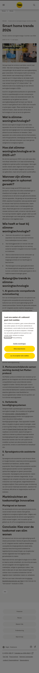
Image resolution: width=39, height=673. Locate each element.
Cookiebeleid (8, 337)
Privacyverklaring (17, 337)
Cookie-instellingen (19, 343)
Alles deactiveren (19, 348)
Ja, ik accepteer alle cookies (19, 355)
